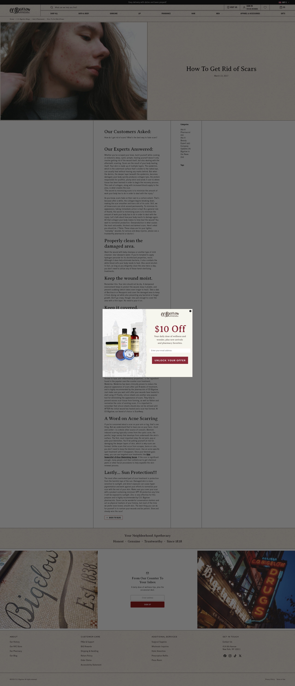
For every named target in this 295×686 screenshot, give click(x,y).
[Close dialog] (190, 311)
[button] (170, 327)
